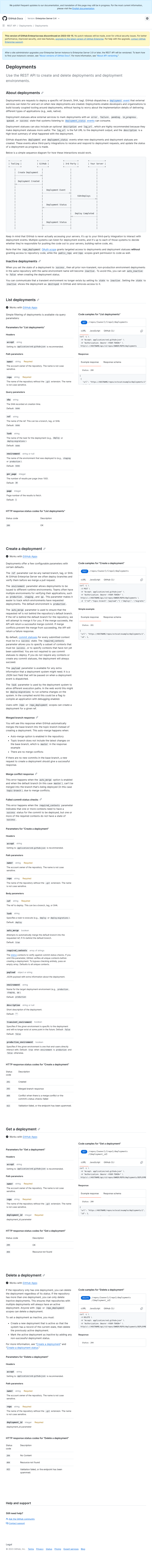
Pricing (57, 1549)
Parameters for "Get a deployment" (25, 1149)
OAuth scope (49, 249)
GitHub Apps (30, 307)
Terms (31, 1549)
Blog (83, 1549)
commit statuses (28, 637)
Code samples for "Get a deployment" (99, 1143)
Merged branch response (20, 717)
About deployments (23, 93)
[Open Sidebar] (3, 25)
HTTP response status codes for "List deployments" (35, 511)
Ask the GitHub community (22, 1519)
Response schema (112, 362)
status (14, 955)
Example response (90, 362)
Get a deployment (21, 1129)
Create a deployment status (22, 1347)
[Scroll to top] (145, 1553)
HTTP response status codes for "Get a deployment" (35, 1230)
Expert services (71, 1549)
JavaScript (95, 330)
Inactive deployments (21, 261)
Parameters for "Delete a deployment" (27, 1356)
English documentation (83, 8)
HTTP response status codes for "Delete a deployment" (37, 1438)
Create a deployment (24, 549)
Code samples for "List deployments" (99, 314)
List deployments (21, 300)
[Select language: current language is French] (147, 18)
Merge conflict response (20, 774)
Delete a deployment (23, 1275)
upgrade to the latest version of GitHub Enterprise (79, 39)
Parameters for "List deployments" (25, 327)
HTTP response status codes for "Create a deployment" (37, 1064)
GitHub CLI (109, 330)
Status (49, 1549)
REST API (11, 25)
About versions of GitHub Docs (54, 55)
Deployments (25, 25)
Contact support (17, 1523)
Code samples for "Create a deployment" (101, 563)
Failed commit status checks (22, 799)
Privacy (39, 1549)
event (119, 100)
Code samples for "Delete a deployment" (101, 1289)
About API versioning (107, 55)
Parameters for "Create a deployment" (27, 828)
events (79, 120)
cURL (83, 330)
